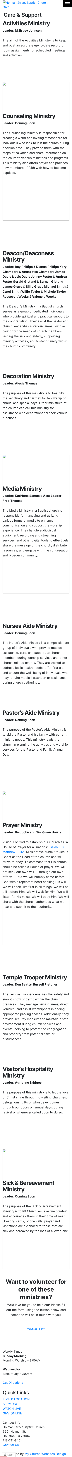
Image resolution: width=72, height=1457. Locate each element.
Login (10, 1454)
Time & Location (16, 1399)
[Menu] (67, 3)
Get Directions (13, 1382)
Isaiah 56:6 (57, 847)
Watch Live (12, 1409)
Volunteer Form (36, 1328)
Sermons (10, 1404)
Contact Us (11, 1445)
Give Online (12, 1413)
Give (6, 7)
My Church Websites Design (45, 1454)
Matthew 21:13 (13, 852)
